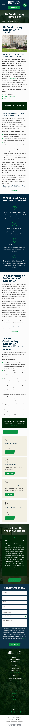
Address (4, 611)
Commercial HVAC (14, 702)
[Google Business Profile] (8, 711)
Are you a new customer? (8, 615)
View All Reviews (14, 580)
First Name (5, 592)
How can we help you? (8, 620)
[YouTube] (17, 711)
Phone (4, 601)
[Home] (14, 2)
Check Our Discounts (10, 432)
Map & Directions (14, 672)
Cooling (14, 699)
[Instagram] (20, 711)
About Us (14, 690)
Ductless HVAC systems (9, 96)
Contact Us (14, 705)
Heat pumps (7, 98)
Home (14, 688)
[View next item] (16, 573)
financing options (13, 78)
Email (4, 606)
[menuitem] (8, 721)
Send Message (14, 644)
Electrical (14, 693)
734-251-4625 (14, 659)
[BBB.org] (14, 711)
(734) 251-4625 (11, 105)
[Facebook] (11, 711)
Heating (14, 696)
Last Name (5, 597)
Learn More (10, 452)
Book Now (14, 7)
